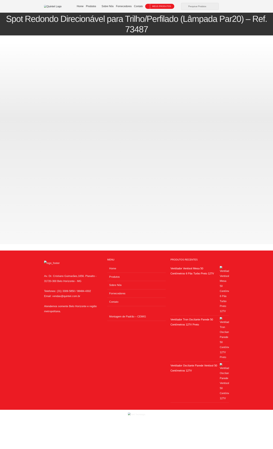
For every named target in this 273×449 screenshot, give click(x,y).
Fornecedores (117, 293)
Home (112, 268)
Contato (113, 301)
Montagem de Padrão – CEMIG (127, 316)
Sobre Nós (115, 285)
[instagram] (225, 6)
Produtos (114, 276)
